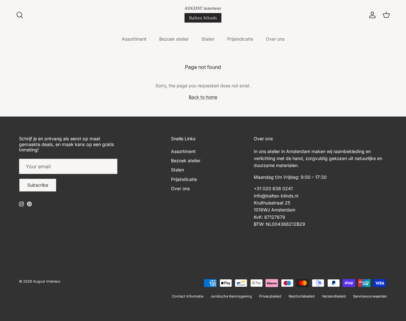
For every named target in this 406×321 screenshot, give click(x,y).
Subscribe (37, 185)
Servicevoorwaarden (370, 296)
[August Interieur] (203, 14)
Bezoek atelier (174, 39)
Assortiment (134, 39)
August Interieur (46, 281)
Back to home (203, 97)
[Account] (371, 15)
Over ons (275, 39)
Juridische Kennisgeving (231, 296)
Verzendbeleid (334, 296)
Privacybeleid (270, 296)
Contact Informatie (187, 296)
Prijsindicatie (240, 39)
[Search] (19, 15)
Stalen (207, 39)
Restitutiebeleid (302, 296)
